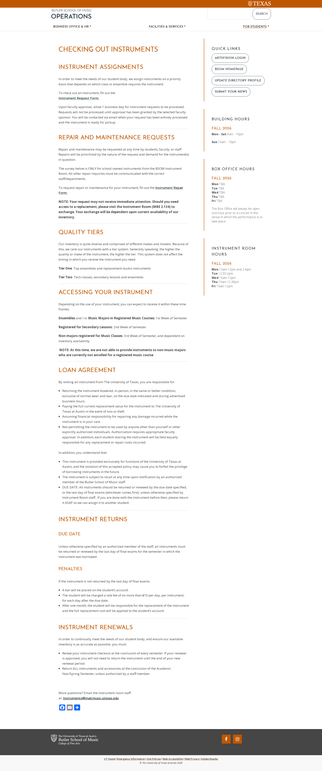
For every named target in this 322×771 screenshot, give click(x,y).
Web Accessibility (173, 759)
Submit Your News (231, 91)
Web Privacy (192, 759)
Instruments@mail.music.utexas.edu (91, 698)
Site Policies (154, 759)
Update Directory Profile (238, 80)
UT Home (109, 759)
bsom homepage (229, 69)
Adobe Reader (209, 759)
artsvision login (230, 58)
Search (262, 13)
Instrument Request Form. (79, 98)
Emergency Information (131, 759)
